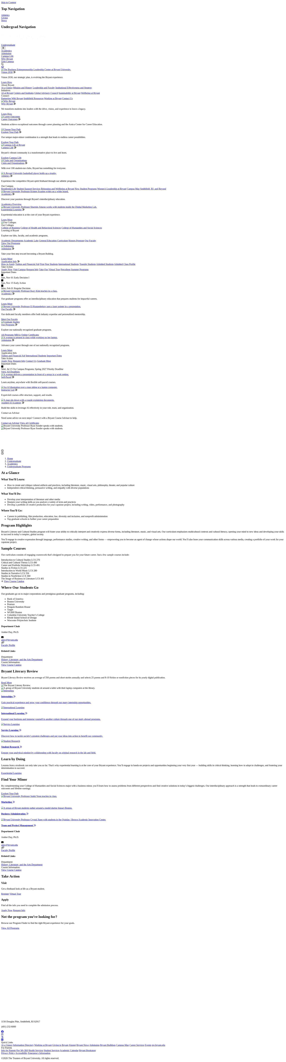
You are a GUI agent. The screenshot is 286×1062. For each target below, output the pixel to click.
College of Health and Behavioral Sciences (41, 228)
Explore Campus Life (11, 157)
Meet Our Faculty (9, 319)
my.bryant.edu (158, 1045)
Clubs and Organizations (12, 163)
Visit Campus (7, 61)
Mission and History (22, 87)
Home (10, 458)
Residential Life (8, 188)
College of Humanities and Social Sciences (82, 228)
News (4, 20)
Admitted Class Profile (124, 264)
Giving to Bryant (60, 1045)
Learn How (6, 82)
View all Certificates (29, 423)
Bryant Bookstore (87, 1050)
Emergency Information (39, 1053)
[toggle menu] (3, 47)
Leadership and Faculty (44, 87)
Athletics (5, 15)
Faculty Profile (8, 645)
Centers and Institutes (24, 93)
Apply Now (7, 269)
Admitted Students (105, 264)
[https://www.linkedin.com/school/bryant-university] (143, 1039)
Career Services (136, 1045)
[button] (2, 67)
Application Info (9, 261)
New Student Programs (86, 188)
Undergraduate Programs (19, 466)
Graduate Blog (44, 361)
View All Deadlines (10, 371)
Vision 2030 (7, 72)
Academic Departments (12, 240)
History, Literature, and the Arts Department (21, 659)
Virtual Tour (15, 894)
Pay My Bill (22, 1050)
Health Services (35, 1050)
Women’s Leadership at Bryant (111, 188)
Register (5, 894)
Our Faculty (90, 240)
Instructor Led (7, 390)
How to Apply (8, 264)
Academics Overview (11, 204)
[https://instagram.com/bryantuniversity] (143, 1034)
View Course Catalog (14, 581)
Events (148, 1045)
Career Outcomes (9, 119)
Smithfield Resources (33, 98)
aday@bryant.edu (9, 640)
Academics (6, 50)
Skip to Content (8, 2)
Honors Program (76, 240)
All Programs (7, 335)
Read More (6, 682)
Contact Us (67, 98)
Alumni (72, 1045)
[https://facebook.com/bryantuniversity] (143, 1031)
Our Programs (7, 324)
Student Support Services (28, 188)
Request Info (32, 269)
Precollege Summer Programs (74, 269)
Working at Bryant (53, 98)
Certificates (33, 335)
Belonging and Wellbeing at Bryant (57, 188)
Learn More (6, 219)
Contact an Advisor (10, 423)
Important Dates (54, 355)
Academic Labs (31, 240)
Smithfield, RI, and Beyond (153, 188)
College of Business (10, 228)
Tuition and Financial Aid (27, 264)
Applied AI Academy (11, 402)
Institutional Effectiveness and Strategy (73, 87)
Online (24, 335)
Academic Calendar (69, 1050)
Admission (6, 53)
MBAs (17, 335)
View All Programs (10, 928)
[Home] (23, 42)
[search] (143, 64)
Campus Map (133, 188)
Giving (4, 18)
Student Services (51, 1050)
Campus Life (7, 56)
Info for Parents (8, 1050)
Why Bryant (7, 59)
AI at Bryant (7, 93)
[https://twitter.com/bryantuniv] (143, 1037)
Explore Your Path (9, 132)
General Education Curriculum (53, 240)
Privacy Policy (8, 1053)
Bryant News (82, 1045)
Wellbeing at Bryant (90, 93)
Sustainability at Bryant (69, 93)
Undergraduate (8, 45)
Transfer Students (87, 264)
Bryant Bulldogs (108, 1045)
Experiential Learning (11, 209)
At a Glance (7, 87)
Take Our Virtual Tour (49, 269)
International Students (68, 264)
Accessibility (21, 1053)
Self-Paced (6, 377)
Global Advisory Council (46, 93)
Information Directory (23, 1045)
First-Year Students (49, 264)
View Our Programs (10, 243)
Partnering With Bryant (12, 98)
